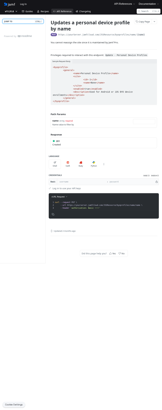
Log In (23, 4)
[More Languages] (104, 164)
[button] (146, 175)
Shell (55, 166)
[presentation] (106, 205)
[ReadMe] (25, 36)
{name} (141, 34)
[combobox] (144, 121)
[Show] (157, 182)
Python (94, 166)
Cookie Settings (14, 404)
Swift (68, 166)
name (55, 120)
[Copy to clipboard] (148, 35)
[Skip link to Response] (48, 134)
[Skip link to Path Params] (48, 114)
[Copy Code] (153, 66)
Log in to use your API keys (67, 188)
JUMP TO (22, 21)
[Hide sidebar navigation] (45, 139)
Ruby (81, 166)
